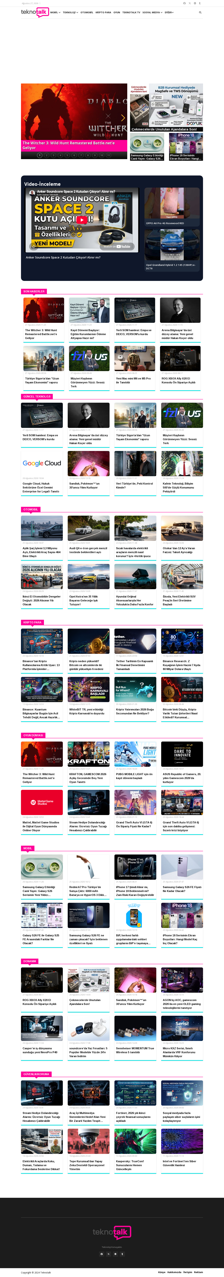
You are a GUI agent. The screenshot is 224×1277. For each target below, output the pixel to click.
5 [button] (67, 155)
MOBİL (54, 12)
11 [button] (108, 155)
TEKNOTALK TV (131, 12)
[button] (25, 118)
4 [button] (60, 155)
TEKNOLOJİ (69, 12)
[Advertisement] (112, 53)
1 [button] (39, 155)
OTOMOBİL (87, 12)
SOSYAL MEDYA (152, 12)
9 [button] (94, 155)
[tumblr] (122, 1254)
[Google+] (115, 1254)
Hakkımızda (174, 1272)
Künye (161, 1272)
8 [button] (88, 155)
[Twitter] (108, 1254)
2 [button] (46, 155)
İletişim (187, 1272)
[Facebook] (101, 1254)
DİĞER (168, 12)
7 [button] (81, 155)
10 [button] (101, 155)
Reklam (198, 1272)
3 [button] (53, 155)
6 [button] (74, 155)
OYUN (116, 12)
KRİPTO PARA (103, 12)
